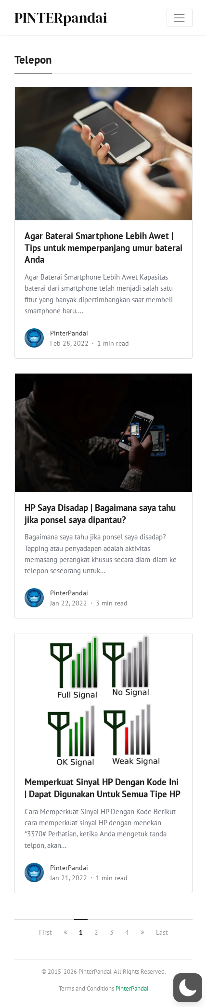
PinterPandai (69, 333)
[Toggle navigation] (180, 18)
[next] (142, 932)
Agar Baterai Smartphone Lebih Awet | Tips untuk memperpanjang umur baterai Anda (103, 248)
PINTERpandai (60, 17)
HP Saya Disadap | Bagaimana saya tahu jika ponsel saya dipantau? (100, 513)
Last (162, 932)
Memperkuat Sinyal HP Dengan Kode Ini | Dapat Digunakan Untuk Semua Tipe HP (103, 788)
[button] (187, 987)
